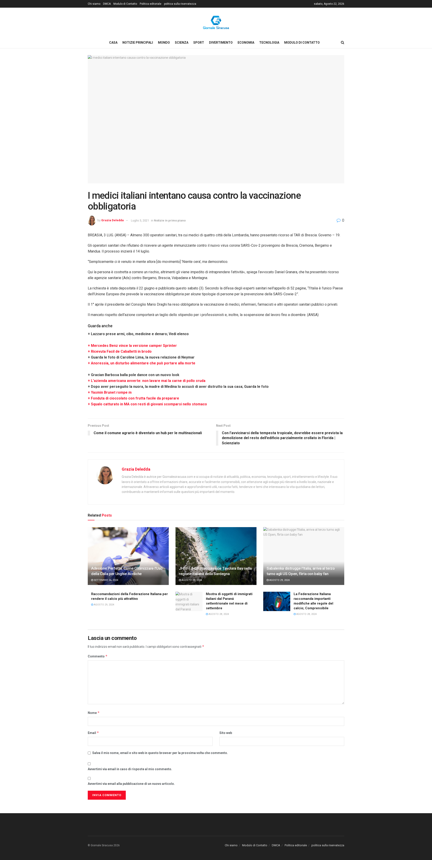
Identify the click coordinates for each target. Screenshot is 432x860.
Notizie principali (137, 42)
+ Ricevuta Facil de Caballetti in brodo (120, 351)
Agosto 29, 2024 (191, 580)
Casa (113, 42)
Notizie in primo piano (170, 220)
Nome (94, 713)
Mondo (164, 42)
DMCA (107, 3)
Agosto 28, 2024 (218, 614)
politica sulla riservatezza (180, 3)
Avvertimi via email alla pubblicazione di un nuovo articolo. (131, 784)
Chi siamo (94, 3)
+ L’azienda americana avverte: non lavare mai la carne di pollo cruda (146, 381)
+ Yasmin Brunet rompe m (110, 392)
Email (93, 733)
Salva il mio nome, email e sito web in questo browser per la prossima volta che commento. (160, 753)
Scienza (181, 42)
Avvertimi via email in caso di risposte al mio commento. (130, 769)
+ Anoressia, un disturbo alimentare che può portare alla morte (141, 363)
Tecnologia (269, 42)
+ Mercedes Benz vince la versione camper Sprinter (132, 345)
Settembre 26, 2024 (105, 580)
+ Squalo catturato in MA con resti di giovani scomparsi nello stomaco (147, 404)
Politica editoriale (150, 3)
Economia (246, 42)
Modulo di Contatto (125, 3)
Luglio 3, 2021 (140, 220)
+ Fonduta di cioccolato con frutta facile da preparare (133, 398)
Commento (98, 656)
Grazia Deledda (112, 220)
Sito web (225, 733)
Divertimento (221, 42)
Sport (198, 42)
